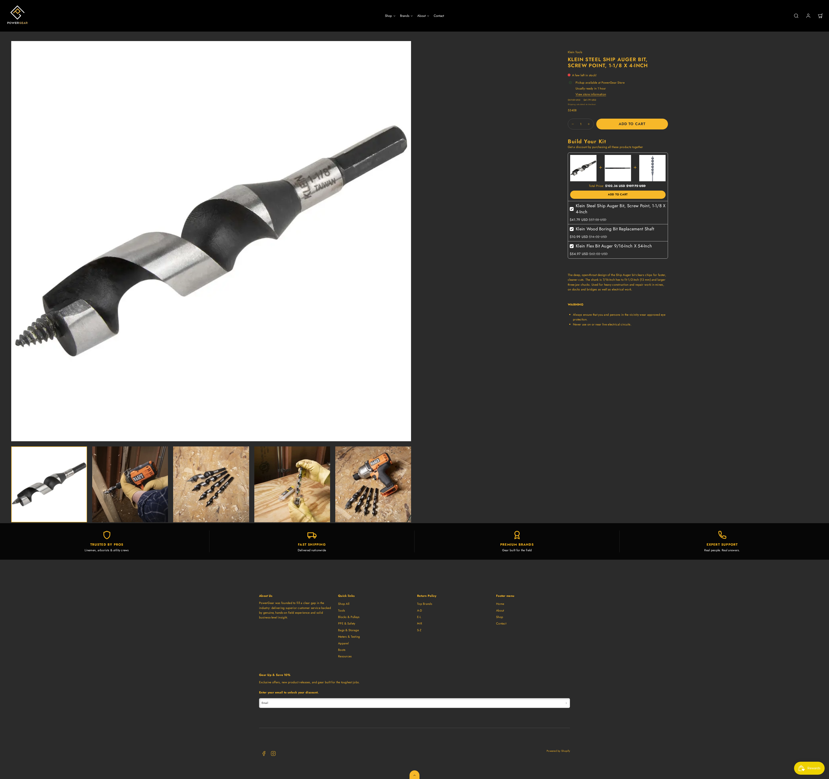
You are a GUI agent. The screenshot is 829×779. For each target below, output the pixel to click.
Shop (499, 617)
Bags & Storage (348, 630)
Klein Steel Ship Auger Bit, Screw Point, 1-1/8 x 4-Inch (620, 208)
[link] (808, 16)
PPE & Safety (346, 623)
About (500, 610)
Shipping (572, 104)
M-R (419, 623)
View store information (591, 94)
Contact (501, 623)
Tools (341, 610)
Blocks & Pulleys (348, 617)
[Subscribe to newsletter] (566, 703)
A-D (419, 610)
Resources (345, 656)
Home (500, 604)
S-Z (419, 630)
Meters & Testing (349, 636)
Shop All (343, 604)
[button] (796, 16)
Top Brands (424, 604)
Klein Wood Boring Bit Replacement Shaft (615, 229)
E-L (419, 617)
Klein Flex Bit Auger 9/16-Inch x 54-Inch (614, 246)
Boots (341, 650)
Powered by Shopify (558, 751)
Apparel (343, 643)
